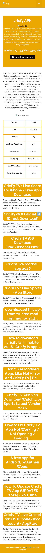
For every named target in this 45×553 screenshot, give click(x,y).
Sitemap (28, 547)
